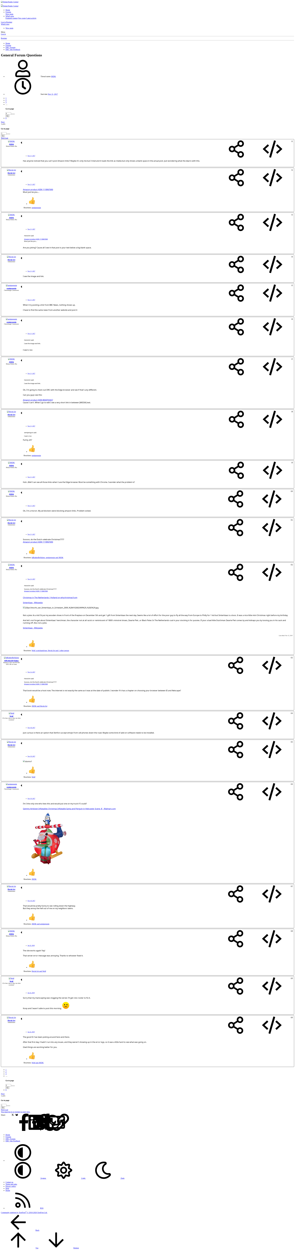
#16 (292, 784)
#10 (292, 491)
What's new (10, 16)
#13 (292, 657)
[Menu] (2, 4)
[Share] (236, 149)
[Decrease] (14, 1085)
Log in (3, 34)
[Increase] (12, 1085)
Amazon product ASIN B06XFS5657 (38, 400)
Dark (122, 1178)
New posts (9, 14)
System (43, 1178)
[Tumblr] (33, 1122)
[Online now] (11, 170)
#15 (292, 742)
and (39, 706)
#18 (292, 931)
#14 (292, 713)
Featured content (12, 18)
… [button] (6, 104)
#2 (292, 170)
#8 (292, 411)
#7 (292, 359)
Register (4, 38)
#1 (292, 141)
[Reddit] (25, 1122)
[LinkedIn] (21, 1122)
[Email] (41, 1122)
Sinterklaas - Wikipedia (33, 602)
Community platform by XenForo (24, 1213)
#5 (292, 285)
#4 (292, 256)
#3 (292, 214)
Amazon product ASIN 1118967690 (38, 189)
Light (83, 1178)
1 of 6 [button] (3, 124)
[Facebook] (8, 1122)
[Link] (45, 1122)
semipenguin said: (30, 433)
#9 (292, 462)
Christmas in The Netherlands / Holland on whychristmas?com (50, 597)
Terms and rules (11, 1184)
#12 (292, 564)
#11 (292, 520)
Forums (8, 12)
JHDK (53, 76)
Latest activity (31, 18)
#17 (292, 886)
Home (8, 10)
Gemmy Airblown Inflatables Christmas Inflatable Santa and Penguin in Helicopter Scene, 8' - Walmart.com (69, 808)
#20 (292, 1017)
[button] (23, 1161)
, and (47, 558)
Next (2, 122)
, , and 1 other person (50, 651)
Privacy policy (11, 1186)
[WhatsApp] (37, 1122)
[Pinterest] (29, 1122)
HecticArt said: (29, 236)
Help (7, 1188)
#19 (292, 978)
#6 (292, 319)
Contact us (9, 1182)
